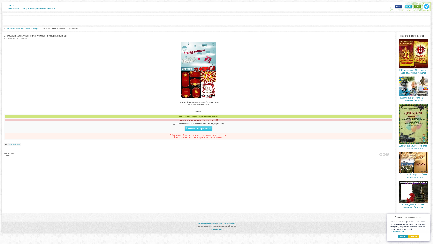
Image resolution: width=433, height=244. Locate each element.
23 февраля (12, 144)
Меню (408, 6)
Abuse (213, 229)
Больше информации (397, 232)
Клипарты (9, 38)
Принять (403, 237)
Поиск (398, 6)
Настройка (413, 237)
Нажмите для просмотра (198, 128)
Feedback (219, 229)
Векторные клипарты (20, 38)
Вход (417, 6)
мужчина (17, 144)
